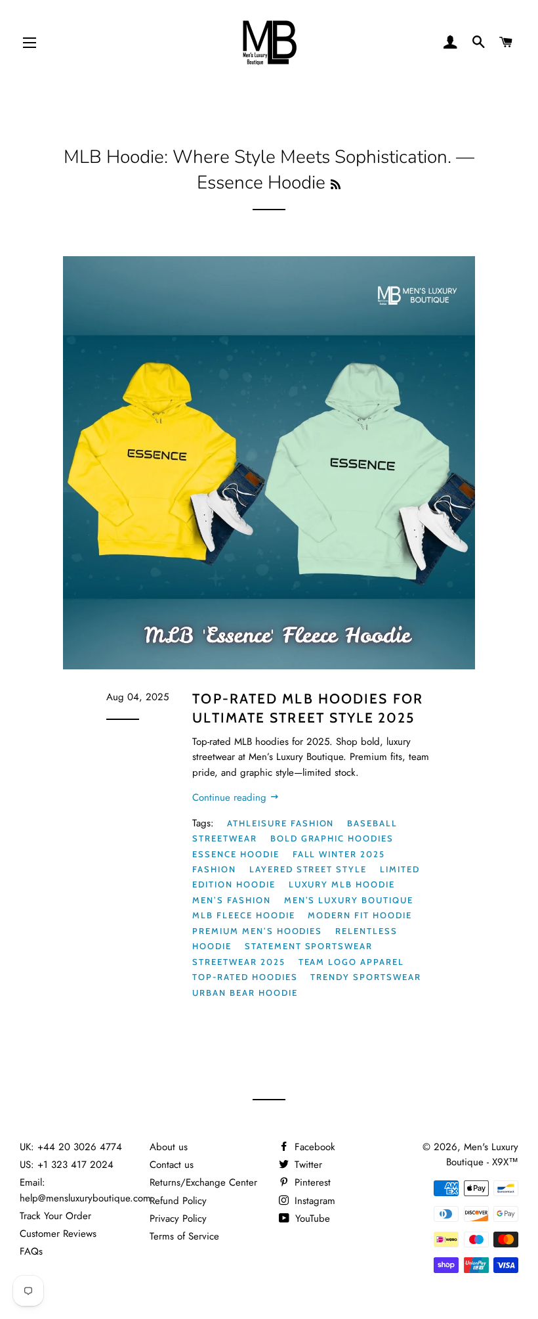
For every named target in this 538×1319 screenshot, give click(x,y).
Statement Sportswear (309, 946)
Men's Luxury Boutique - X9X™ (482, 1154)
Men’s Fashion (231, 900)
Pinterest (311, 1182)
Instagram (313, 1201)
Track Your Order (55, 1216)
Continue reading (231, 797)
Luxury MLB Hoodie (342, 884)
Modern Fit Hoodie (359, 915)
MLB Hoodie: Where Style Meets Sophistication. (257, 157)
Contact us (172, 1164)
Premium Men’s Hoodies (257, 931)
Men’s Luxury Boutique (348, 900)
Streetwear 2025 (238, 961)
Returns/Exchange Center (203, 1182)
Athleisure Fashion (280, 823)
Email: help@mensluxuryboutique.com (85, 1190)
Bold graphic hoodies (332, 838)
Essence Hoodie (235, 854)
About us (169, 1147)
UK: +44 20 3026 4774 (71, 1147)
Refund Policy (178, 1201)
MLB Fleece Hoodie (243, 915)
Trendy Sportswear (365, 977)
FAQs (31, 1251)
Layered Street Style (308, 869)
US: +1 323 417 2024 (67, 1164)
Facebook (313, 1147)
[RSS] (335, 184)
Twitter (306, 1164)
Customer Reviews (58, 1233)
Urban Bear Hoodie (244, 992)
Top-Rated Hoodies (244, 977)
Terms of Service (184, 1236)
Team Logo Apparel (351, 961)
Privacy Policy (178, 1218)
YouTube (311, 1218)
